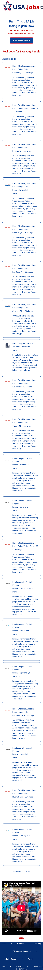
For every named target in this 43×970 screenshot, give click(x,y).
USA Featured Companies (21, 951)
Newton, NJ (16, 151)
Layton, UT (34, 108)
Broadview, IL (17, 233)
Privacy (30, 959)
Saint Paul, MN (25, 588)
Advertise (20, 943)
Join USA (19, 967)
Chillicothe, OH (17, 715)
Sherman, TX (17, 311)
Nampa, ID (26, 347)
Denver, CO (24, 836)
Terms (3, 967)
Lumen (15, 465)
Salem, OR (34, 546)
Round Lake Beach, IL (20, 190)
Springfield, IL (25, 673)
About (4, 943)
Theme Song (38, 967)
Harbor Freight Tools (20, 69)
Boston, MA (24, 631)
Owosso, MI (16, 426)
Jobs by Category (11, 959)
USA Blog (37, 943)
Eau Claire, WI (17, 272)
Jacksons (16, 347)
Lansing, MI (24, 507)
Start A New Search (21, 40)
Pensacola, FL (17, 73)
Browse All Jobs (20, 871)
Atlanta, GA (24, 465)
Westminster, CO (18, 387)
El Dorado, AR (17, 797)
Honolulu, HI (24, 754)
